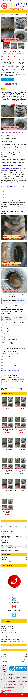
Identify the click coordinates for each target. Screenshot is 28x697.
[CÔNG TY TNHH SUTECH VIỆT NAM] (25, 690)
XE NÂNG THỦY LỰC (7, 545)
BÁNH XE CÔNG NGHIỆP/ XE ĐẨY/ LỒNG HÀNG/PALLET (11, 537)
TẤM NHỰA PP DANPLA (7, 534)
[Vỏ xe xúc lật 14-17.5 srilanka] (20, 402)
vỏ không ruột (5, 384)
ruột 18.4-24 (5, 379)
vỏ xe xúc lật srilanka (19, 74)
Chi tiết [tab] (3, 88)
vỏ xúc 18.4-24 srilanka (7, 377)
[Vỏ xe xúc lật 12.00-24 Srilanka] (20, 484)
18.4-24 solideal (21, 379)
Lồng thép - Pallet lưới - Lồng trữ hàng (10, 639)
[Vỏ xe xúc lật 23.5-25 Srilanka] (20, 443)
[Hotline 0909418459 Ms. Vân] (2, 692)
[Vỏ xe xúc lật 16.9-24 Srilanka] (7, 484)
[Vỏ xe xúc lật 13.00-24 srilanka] (7, 422)
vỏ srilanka (18, 384)
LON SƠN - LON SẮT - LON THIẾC (10, 550)
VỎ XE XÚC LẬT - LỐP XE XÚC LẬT (10, 526)
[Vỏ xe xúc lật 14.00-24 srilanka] (20, 422)
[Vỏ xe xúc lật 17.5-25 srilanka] (7, 463)
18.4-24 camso (12, 379)
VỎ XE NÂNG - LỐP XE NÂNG (8, 524)
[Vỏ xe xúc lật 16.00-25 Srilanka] (20, 463)
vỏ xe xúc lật (9, 74)
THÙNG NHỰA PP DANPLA (8, 529)
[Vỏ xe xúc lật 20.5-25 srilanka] (7, 443)
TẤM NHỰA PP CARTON (7, 630)
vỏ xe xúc (12, 384)
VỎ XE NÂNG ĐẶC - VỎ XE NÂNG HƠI (10, 632)
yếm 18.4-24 (16, 377)
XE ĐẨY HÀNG (5, 540)
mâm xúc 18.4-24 (14, 381)
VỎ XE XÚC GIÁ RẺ (6, 637)
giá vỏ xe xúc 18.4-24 (12, 375)
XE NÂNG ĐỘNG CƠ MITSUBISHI (9, 547)
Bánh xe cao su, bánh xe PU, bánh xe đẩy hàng (12, 641)
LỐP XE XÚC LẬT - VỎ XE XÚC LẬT (10, 634)
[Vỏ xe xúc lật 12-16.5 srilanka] (7, 402)
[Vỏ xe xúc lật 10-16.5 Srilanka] (7, 504)
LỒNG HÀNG (5, 542)
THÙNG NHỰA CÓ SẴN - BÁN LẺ (9, 531)
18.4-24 (21, 381)
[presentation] (2, 46)
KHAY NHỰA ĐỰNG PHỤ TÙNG (9, 626)
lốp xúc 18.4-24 (5, 381)
